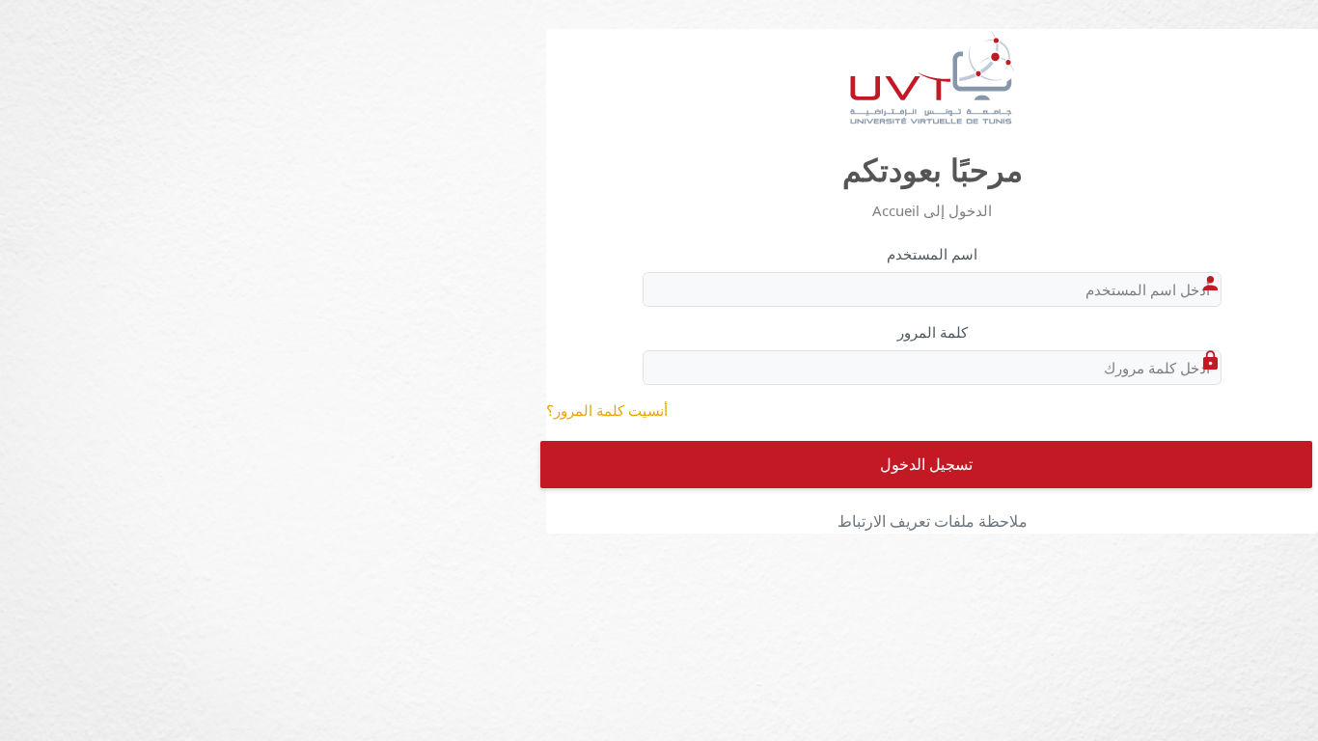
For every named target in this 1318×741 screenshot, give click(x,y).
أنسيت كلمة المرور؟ (607, 410)
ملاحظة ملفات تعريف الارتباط (932, 521)
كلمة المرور (932, 332)
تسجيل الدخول (926, 464)
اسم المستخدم (932, 253)
